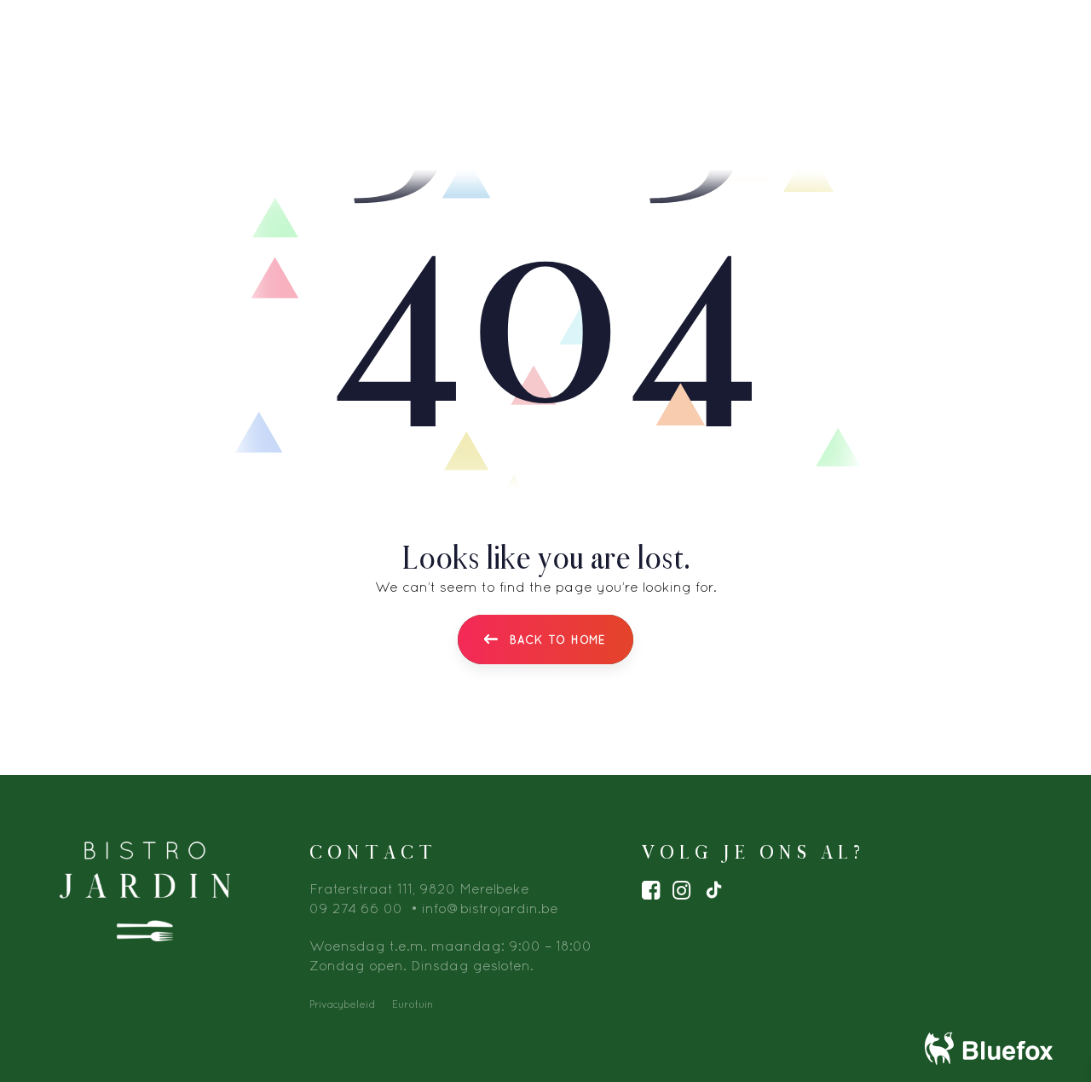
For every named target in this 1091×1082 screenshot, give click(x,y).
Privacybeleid (342, 1004)
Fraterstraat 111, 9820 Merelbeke (419, 888)
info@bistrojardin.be (490, 908)
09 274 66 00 (355, 908)
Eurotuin (412, 1004)
